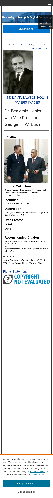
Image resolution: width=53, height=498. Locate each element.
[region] (26, 476)
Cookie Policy (37, 475)
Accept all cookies (26, 483)
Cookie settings (37, 471)
